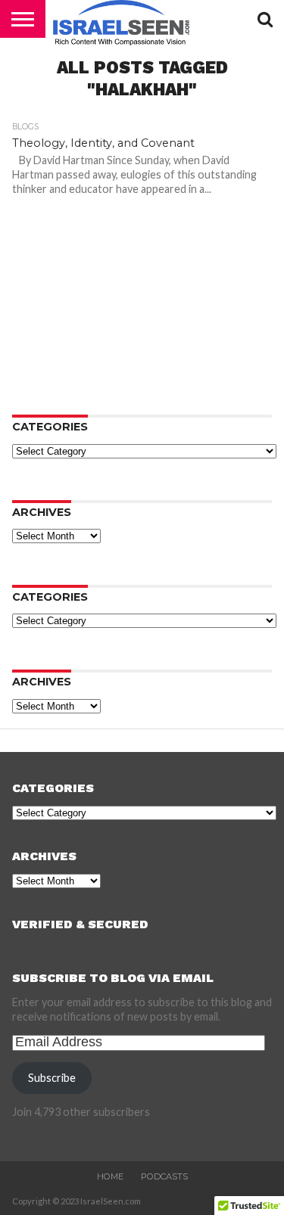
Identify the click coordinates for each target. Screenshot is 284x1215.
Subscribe (52, 1077)
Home (110, 1176)
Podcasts (164, 1176)
